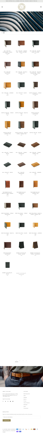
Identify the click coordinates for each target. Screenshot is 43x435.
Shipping (25, 397)
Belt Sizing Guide (27, 393)
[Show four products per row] (3, 32)
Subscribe (6, 420)
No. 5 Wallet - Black (7, 172)
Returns (25, 399)
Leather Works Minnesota (10, 393)
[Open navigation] (2, 6)
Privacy (25, 401)
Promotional (26, 408)
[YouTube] (10, 401)
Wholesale (25, 404)
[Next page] (26, 361)
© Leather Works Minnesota (9, 429)
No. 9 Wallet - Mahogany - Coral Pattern (7, 52)
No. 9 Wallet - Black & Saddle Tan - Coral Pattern (35, 73)
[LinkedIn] (12, 401)
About (25, 406)
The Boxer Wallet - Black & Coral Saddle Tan (7, 193)
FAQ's (25, 395)
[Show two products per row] (2, 32)
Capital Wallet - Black (35, 132)
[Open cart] (40, 6)
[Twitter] (5, 401)
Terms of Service (27, 402)
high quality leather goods (7, 395)
